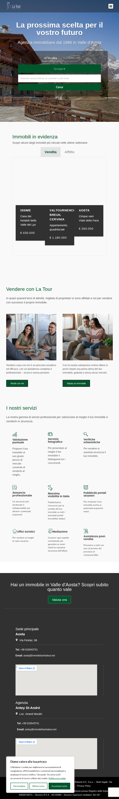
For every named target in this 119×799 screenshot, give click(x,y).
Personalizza (19, 786)
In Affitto (68, 58)
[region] (40, 774)
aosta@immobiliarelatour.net (39, 655)
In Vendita (50, 58)
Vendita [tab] (51, 152)
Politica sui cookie (57, 778)
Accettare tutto (59, 786)
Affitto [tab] (69, 152)
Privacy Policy (84, 786)
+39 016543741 (29, 649)
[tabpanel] (59, 206)
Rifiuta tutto (38, 786)
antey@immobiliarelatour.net (40, 729)
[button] (110, 6)
